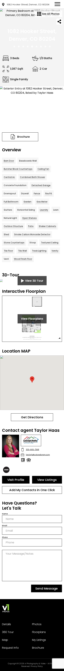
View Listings (47, 480)
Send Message (46, 588)
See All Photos (50, 14)
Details (6, 624)
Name (5, 514)
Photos (36, 624)
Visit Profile (15, 480)
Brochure (38, 648)
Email (4, 525)
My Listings (39, 640)
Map (5, 640)
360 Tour (8, 632)
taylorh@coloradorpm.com (38, 454)
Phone (5, 537)
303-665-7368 (32, 449)
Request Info (10, 648)
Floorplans (39, 632)
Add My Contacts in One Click (32, 490)
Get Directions (32, 417)
